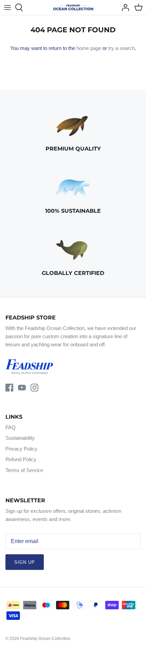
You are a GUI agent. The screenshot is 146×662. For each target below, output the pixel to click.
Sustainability (20, 438)
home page (88, 48)
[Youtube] (22, 387)
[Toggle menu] (7, 7)
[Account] (123, 7)
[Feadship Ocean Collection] (73, 7)
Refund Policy (20, 459)
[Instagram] (34, 387)
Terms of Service (24, 470)
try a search (121, 48)
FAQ (10, 427)
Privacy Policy (21, 449)
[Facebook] (9, 387)
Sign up (24, 562)
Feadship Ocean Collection (45, 638)
